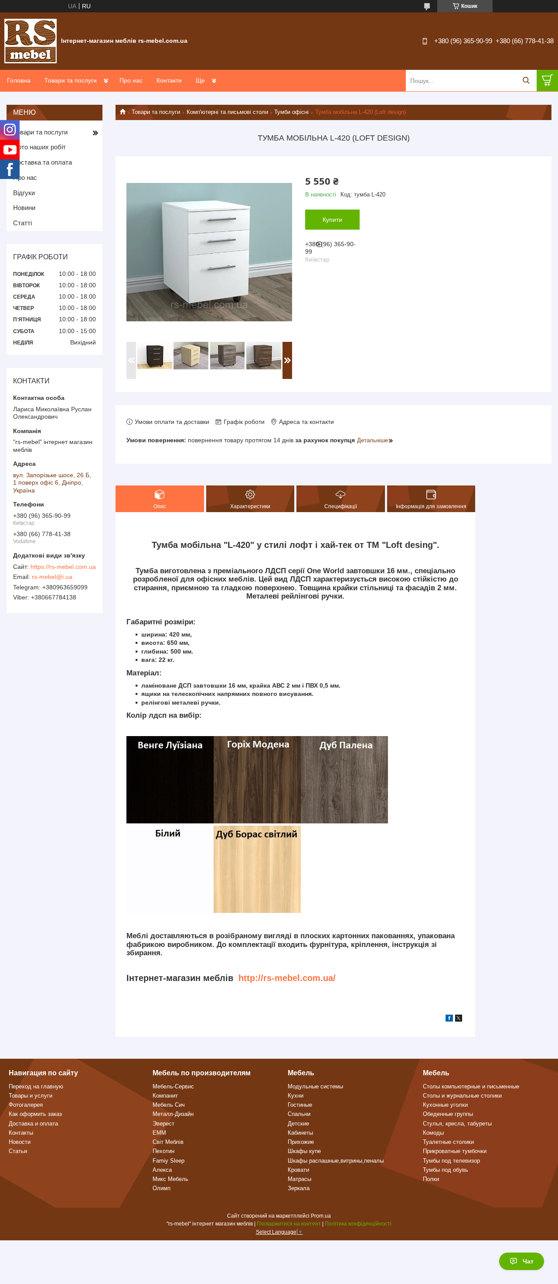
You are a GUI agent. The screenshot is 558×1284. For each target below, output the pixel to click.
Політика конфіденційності (358, 1224)
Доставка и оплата (33, 1123)
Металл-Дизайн (173, 1114)
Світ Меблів (168, 1142)
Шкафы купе (304, 1151)
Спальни (299, 1114)
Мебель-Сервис (173, 1086)
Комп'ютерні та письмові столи (227, 112)
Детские (298, 1123)
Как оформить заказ (35, 1114)
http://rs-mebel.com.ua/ (287, 978)
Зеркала (299, 1188)
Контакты (21, 1132)
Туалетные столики (448, 1142)
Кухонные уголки (445, 1105)
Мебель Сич (169, 1105)
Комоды (433, 1132)
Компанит (165, 1095)
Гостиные (300, 1105)
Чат (528, 1261)
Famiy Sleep (168, 1160)
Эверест (163, 1123)
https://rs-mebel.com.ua (63, 566)
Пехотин (163, 1151)
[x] (458, 1019)
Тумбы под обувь (445, 1170)
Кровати (298, 1170)
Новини (24, 207)
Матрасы (299, 1179)
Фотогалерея (26, 1105)
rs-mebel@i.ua (52, 576)
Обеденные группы (448, 1114)
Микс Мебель (170, 1179)
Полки (431, 1179)
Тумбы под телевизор (451, 1160)
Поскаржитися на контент (289, 1224)
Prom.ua (321, 1216)
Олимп (161, 1188)
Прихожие (301, 1142)
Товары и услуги (30, 1095)
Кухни (295, 1095)
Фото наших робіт (39, 147)
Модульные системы (315, 1086)
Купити (332, 219)
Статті (22, 223)
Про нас (131, 80)
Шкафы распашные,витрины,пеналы (336, 1160)
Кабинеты (300, 1132)
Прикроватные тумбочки (455, 1151)
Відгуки (24, 192)
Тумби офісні (291, 112)
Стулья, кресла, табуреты (457, 1123)
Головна (19, 80)
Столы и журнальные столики (462, 1095)
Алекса (162, 1170)
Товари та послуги (70, 80)
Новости (20, 1142)
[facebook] (449, 1019)
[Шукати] (526, 80)
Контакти (169, 80)
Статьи (18, 1151)
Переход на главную (36, 1086)
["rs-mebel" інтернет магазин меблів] (30, 40)
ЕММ (159, 1132)
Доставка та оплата (42, 162)
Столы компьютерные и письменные (471, 1086)
